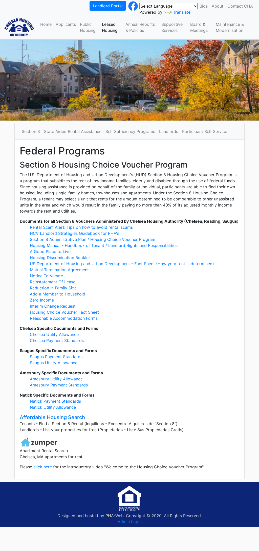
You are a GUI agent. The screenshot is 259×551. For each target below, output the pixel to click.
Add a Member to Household (57, 293)
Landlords (168, 131)
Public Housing (88, 27)
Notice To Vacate (46, 275)
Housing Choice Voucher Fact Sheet (64, 312)
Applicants (66, 24)
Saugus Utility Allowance (53, 362)
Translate (181, 12)
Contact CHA (240, 6)
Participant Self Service (204, 131)
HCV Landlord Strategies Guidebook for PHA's (74, 233)
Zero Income (42, 300)
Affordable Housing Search (52, 417)
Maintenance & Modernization (230, 27)
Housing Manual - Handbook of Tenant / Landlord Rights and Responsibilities (104, 245)
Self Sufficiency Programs (130, 131)
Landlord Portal (108, 5)
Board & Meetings (199, 27)
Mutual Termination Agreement (59, 269)
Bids (204, 6)
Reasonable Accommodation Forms (64, 318)
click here (43, 466)
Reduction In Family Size (53, 287)
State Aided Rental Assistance (72, 131)
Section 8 (31, 131)
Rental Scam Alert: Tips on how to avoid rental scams (81, 227)
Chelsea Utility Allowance (54, 334)
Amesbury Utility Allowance (56, 378)
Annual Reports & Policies (140, 27)
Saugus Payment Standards (56, 356)
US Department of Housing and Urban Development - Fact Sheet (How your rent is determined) (122, 263)
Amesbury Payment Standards (59, 384)
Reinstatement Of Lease (52, 281)
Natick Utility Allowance (53, 407)
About (217, 6)
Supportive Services (172, 27)
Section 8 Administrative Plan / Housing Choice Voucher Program (92, 239)
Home (46, 24)
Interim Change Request (53, 306)
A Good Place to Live (50, 251)
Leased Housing (110, 27)
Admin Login (130, 521)
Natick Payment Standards (55, 401)
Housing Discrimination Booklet (60, 257)
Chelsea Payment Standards (57, 340)
